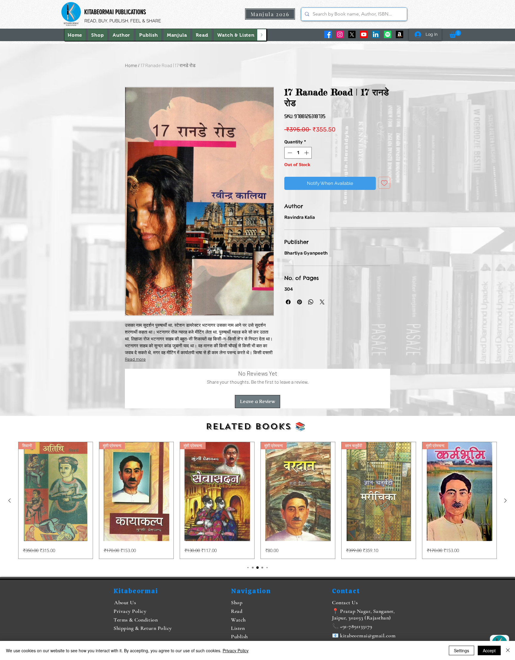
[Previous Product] (9, 500)
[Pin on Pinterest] (299, 302)
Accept (489, 650)
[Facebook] (328, 34)
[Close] (507, 650)
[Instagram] (340, 34)
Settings (461, 650)
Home (131, 65)
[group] (257, 500)
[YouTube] (363, 34)
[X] (352, 34)
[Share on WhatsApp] (310, 302)
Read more (135, 359)
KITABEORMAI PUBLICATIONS (115, 12)
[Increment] (307, 152)
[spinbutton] (298, 152)
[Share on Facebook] (288, 302)
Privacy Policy (236, 650)
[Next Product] (505, 500)
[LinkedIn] (375, 34)
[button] (236, 35)
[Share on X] (322, 302)
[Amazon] (399, 34)
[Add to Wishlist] (384, 183)
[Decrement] (289, 152)
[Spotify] (387, 34)
